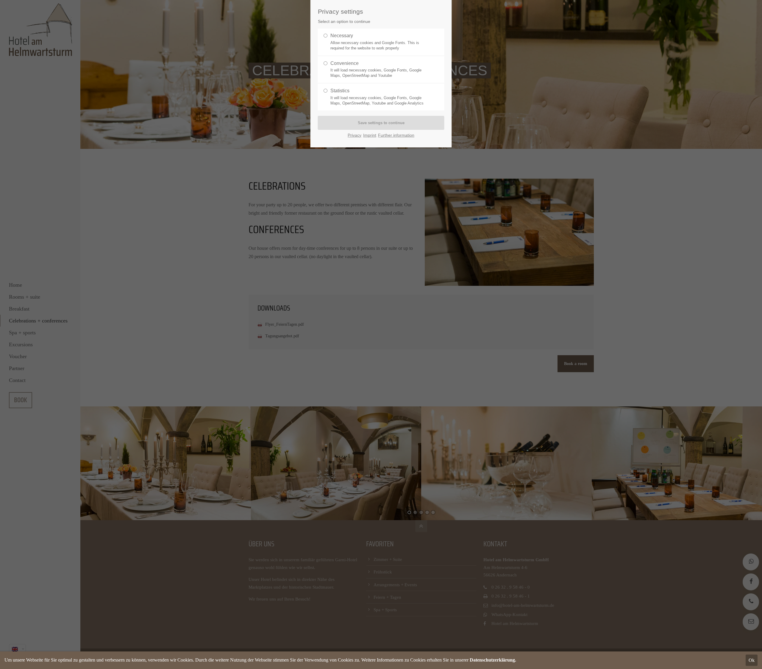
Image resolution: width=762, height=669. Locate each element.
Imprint (369, 135)
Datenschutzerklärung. (493, 659)
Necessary (374, 41)
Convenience (375, 69)
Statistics (377, 96)
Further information (396, 135)
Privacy (354, 135)
